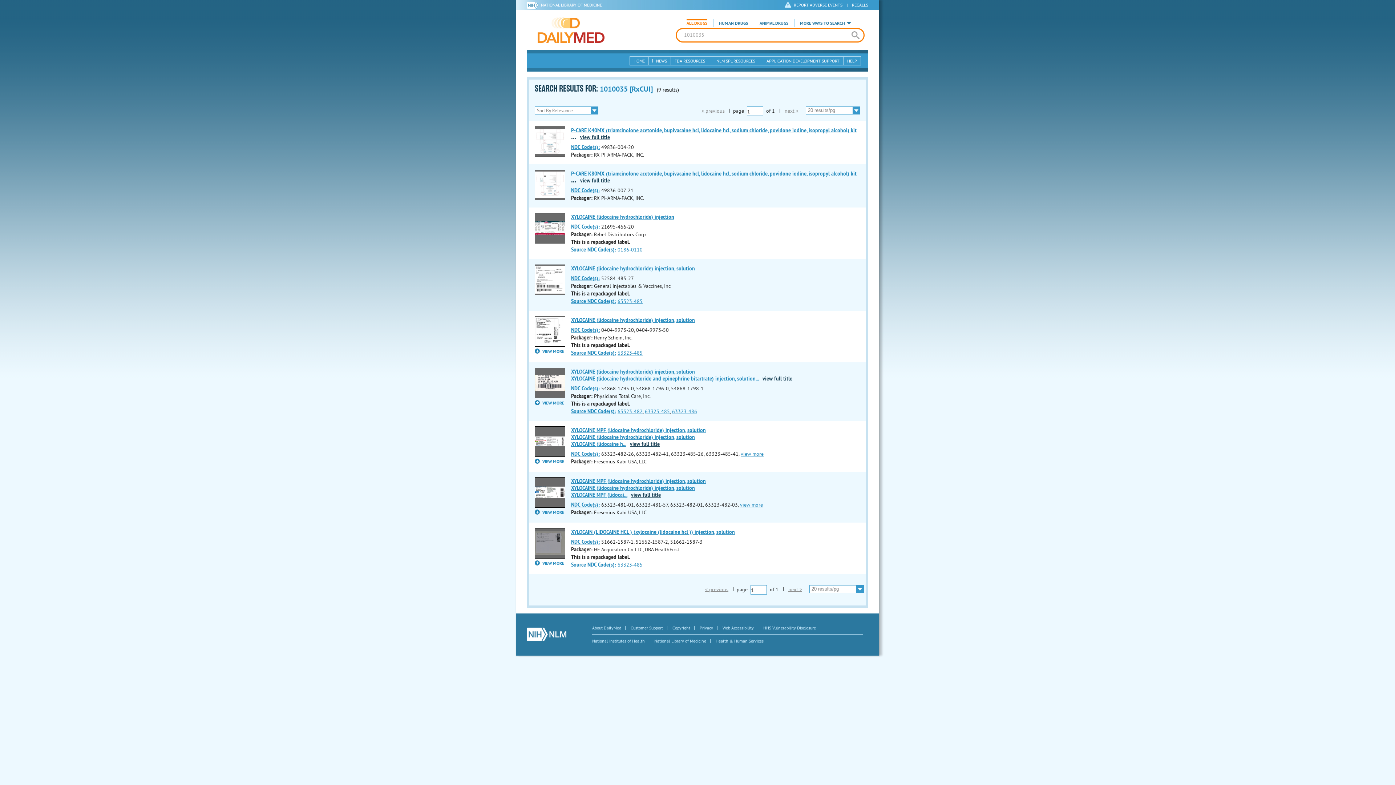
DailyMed (571, 30)
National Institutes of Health (618, 641)
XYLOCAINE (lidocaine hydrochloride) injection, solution (633, 268)
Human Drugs (733, 23)
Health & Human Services (740, 641)
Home (639, 61)
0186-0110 (630, 249)
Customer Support (647, 628)
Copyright (681, 628)
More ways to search (822, 23)
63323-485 (630, 301)
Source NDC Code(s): (593, 249)
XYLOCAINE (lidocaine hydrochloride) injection (622, 217)
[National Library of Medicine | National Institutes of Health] (546, 634)
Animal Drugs (774, 23)
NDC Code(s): (585, 147)
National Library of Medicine (571, 5)
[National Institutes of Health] (534, 5)
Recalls (860, 5)
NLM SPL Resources (735, 61)
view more (752, 454)
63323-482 (630, 411)
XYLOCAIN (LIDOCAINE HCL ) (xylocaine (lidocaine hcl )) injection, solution (653, 532)
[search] (855, 35)
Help (852, 61)
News (661, 61)
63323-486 (684, 411)
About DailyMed (606, 628)
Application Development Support (803, 61)
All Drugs (697, 23)
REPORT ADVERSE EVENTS (818, 5)
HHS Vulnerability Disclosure (789, 628)
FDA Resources (690, 61)
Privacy (706, 628)
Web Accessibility (738, 628)
